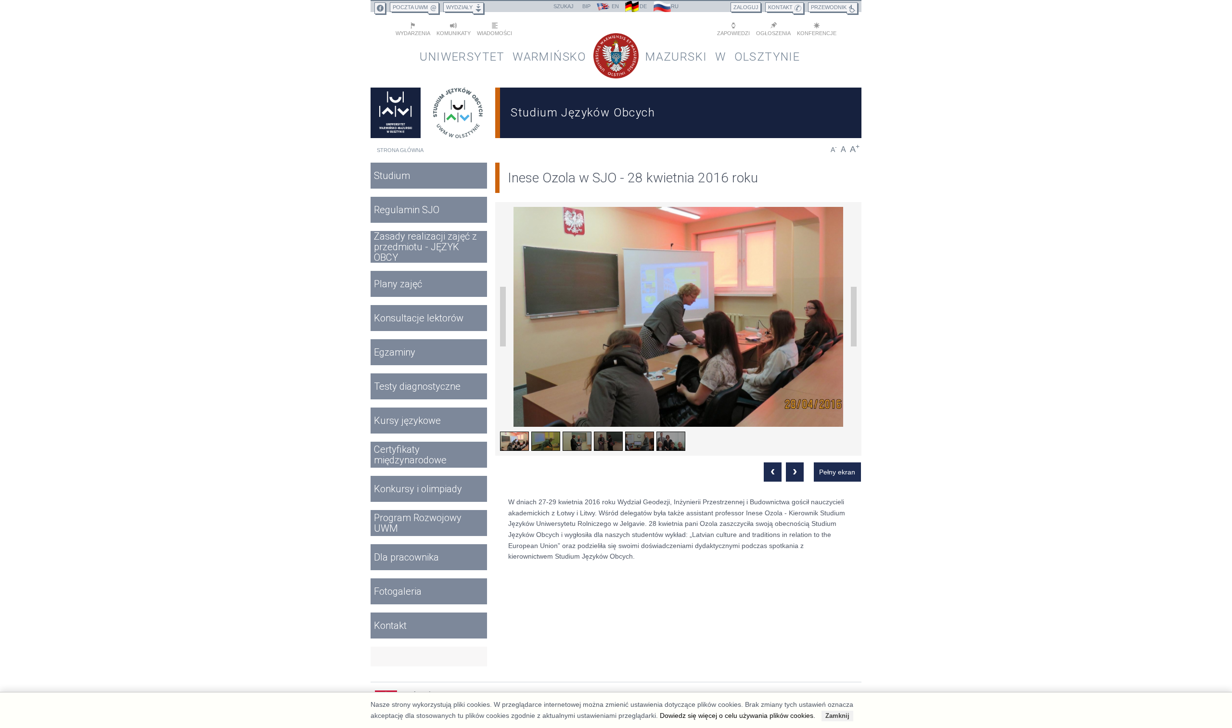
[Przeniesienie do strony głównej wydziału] (458, 113)
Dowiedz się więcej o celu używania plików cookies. (737, 715)
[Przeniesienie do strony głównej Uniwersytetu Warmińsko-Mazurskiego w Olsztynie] (396, 113)
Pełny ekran (837, 472)
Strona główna (400, 150)
